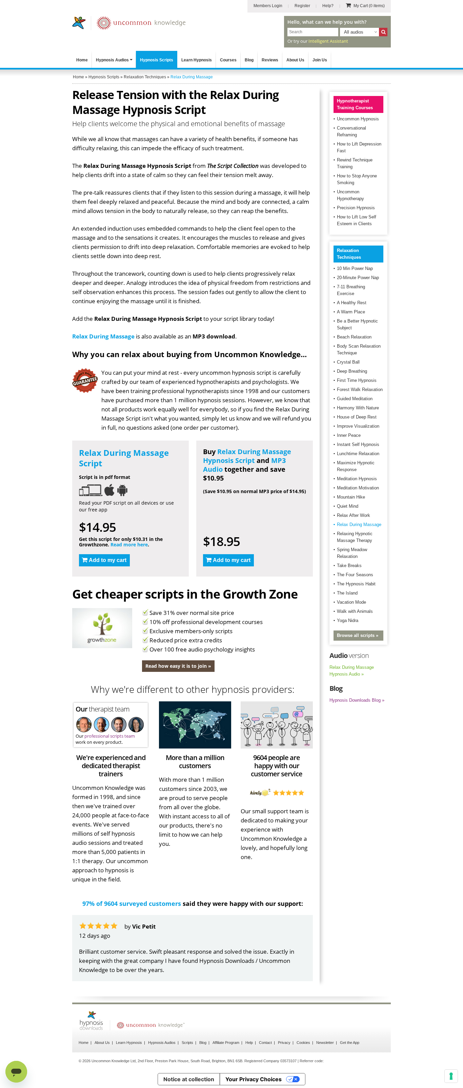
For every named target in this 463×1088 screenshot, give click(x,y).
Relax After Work (353, 515)
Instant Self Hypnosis (358, 444)
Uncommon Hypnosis (358, 118)
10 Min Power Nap (355, 268)
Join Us (320, 60)
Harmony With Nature (358, 407)
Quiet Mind (347, 506)
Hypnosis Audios (112, 60)
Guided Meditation (355, 398)
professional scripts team (109, 736)
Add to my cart (107, 560)
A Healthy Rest (351, 302)
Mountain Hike (351, 497)
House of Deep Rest (357, 417)
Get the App (349, 1043)
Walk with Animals (355, 611)
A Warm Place (351, 311)
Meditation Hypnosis (357, 478)
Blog (249, 60)
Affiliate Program (226, 1043)
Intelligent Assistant (328, 41)
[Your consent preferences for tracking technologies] (451, 1076)
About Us (295, 60)
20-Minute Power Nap (358, 277)
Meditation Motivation (358, 487)
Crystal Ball (348, 362)
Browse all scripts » (357, 635)
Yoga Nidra (347, 620)
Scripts (187, 1043)
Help (249, 1043)
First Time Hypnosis (357, 380)
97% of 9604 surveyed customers (131, 903)
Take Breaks (349, 565)
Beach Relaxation (354, 336)
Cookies (303, 1043)
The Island (347, 593)
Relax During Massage (103, 336)
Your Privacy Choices (253, 1079)
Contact (265, 1043)
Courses (228, 60)
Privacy (284, 1043)
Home (82, 60)
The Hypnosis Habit (356, 583)
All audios (353, 32)
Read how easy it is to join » (178, 666)
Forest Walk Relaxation (360, 389)
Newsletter (325, 1043)
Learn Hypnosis (196, 60)
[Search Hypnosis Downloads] (383, 32)
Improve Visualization (358, 426)
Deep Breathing (352, 371)
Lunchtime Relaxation (358, 453)
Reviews (270, 60)
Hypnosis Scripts (156, 60)
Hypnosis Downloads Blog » (356, 700)
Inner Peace (349, 435)
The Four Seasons (355, 574)
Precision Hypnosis (356, 207)
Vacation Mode (351, 602)
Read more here (129, 544)
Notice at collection (188, 1079)
